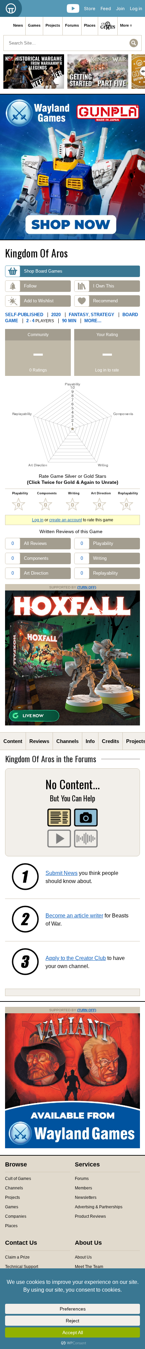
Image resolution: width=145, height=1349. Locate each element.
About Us (83, 1257)
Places (89, 25)
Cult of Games (18, 1178)
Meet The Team (89, 1266)
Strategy (102, 314)
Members (83, 1188)
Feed (105, 8)
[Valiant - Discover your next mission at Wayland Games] (72, 1147)
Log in (136, 8)
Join (120, 8)
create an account (65, 520)
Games (34, 25)
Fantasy (79, 314)
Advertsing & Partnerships (98, 1207)
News (18, 25)
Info (90, 741)
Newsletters (85, 1197)
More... (93, 320)
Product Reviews (90, 1216)
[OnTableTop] (11, 8)
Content (12, 741)
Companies (15, 1216)
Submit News (62, 873)
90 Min (69, 320)
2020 (56, 314)
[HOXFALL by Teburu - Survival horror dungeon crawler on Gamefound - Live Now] (72, 724)
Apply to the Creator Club (76, 958)
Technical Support (21, 1266)
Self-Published (24, 314)
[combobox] (72, 43)
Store (89, 8)
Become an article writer (74, 915)
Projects (53, 25)
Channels (67, 741)
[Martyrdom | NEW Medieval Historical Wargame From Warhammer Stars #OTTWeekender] (33, 74)
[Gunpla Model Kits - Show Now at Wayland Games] (72, 167)
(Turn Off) (86, 587)
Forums (72, 25)
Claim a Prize (17, 1257)
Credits (110, 741)
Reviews (39, 741)
